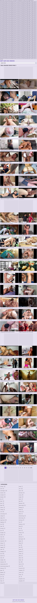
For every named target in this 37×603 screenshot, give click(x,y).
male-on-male (22, 505)
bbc (1, 499)
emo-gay (2, 528)
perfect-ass (22, 524)
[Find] (36, 63)
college (2, 515)
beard (2, 505)
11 (26, 467)
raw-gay (21, 536)
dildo (2, 526)
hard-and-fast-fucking (5, 566)
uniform (21, 572)
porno (20, 530)
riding (21, 543)
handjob (2, 559)
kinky (2, 580)
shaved (21, 549)
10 (24, 467)
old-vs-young (22, 517)
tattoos (21, 559)
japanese (2, 572)
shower (21, 553)
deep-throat (3, 520)
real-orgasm (22, 538)
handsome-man (3, 564)
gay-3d (2, 555)
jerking (2, 574)
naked (21, 509)
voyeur (21, 574)
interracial (3, 568)
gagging (2, 547)
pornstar (21, 532)
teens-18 (21, 564)
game (2, 549)
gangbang (2, 551)
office (20, 513)
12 (28, 467)
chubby (2, 509)
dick (2, 524)
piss (20, 528)
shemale (21, 551)
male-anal (21, 503)
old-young (21, 520)
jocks (2, 578)
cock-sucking (3, 513)
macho (21, 499)
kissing (2, 582)
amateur (2, 486)
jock (2, 576)
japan (2, 570)
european (2, 532)
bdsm (2, 501)
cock (2, 511)
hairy (2, 557)
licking (21, 494)
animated (2, 494)
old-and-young (22, 515)
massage (21, 507)
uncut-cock (21, 568)
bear (2, 503)
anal (2, 488)
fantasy (2, 543)
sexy (20, 547)
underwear (21, 570)
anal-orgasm (3, 490)
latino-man (21, 492)
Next (31, 467)
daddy (2, 517)
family (2, 538)
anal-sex (2, 492)
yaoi (20, 576)
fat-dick (2, 545)
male (20, 501)
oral (20, 522)
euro (2, 530)
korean (20, 486)
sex (20, 545)
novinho (21, 511)
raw (20, 534)
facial (2, 536)
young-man (22, 578)
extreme (2, 534)
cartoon (2, 507)
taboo (20, 555)
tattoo (21, 557)
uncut (21, 566)
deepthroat (3, 522)
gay (2, 553)
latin (20, 488)
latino (21, 490)
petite (20, 526)
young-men (21, 580)
